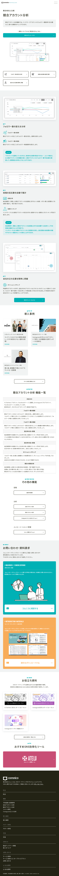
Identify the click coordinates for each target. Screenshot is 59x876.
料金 (4, 794)
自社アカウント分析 (34, 506)
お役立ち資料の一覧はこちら (33, 737)
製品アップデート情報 (9, 846)
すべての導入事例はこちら (33, 381)
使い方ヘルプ (7, 848)
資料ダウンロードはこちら (33, 300)
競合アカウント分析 (34, 512)
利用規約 (5, 873)
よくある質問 (7, 869)
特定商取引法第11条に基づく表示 (16, 873)
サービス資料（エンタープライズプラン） (14, 859)
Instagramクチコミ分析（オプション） (33, 518)
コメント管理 (7, 809)
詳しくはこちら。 (39, 784)
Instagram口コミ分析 (9, 811)
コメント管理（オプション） (34, 532)
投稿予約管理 (35, 492)
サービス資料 (7, 856)
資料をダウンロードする (39, 35)
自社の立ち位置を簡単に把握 (18, 82)
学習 (4, 837)
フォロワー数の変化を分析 (19, 74)
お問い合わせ (7, 861)
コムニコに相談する (37, 608)
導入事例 (5, 820)
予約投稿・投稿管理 (9, 803)
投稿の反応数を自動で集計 (46, 74)
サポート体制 (7, 828)
